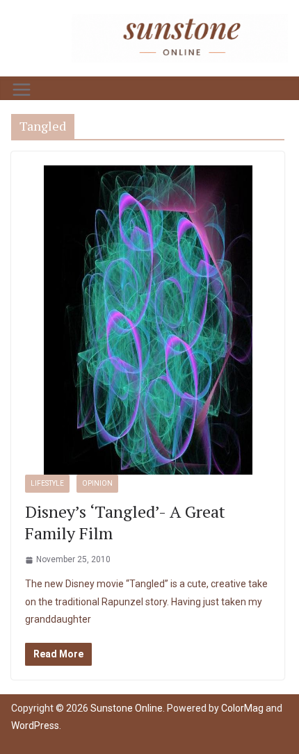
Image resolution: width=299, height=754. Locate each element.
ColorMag (242, 708)
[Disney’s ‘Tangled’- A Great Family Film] (147, 320)
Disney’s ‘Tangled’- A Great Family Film (125, 522)
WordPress (35, 725)
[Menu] (21, 89)
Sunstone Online (126, 708)
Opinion (97, 483)
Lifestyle (47, 483)
